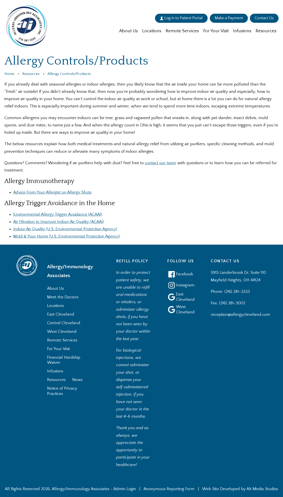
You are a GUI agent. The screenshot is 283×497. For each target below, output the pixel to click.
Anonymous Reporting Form (169, 489)
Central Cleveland (63, 323)
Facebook (184, 274)
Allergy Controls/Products (69, 74)
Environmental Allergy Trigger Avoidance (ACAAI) (57, 214)
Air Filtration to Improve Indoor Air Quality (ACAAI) (58, 221)
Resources (266, 30)
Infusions (242, 30)
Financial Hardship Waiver (63, 360)
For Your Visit (216, 30)
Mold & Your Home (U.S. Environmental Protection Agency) (66, 236)
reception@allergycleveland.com (240, 314)
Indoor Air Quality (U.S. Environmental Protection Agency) (65, 229)
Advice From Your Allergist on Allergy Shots (52, 192)
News (77, 379)
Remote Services (182, 30)
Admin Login (124, 489)
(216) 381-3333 (237, 291)
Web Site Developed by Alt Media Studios (240, 489)
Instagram (185, 285)
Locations (151, 30)
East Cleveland (60, 314)
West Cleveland (61, 331)
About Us (128, 30)
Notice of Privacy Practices (62, 391)
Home (9, 74)
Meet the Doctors (62, 297)
